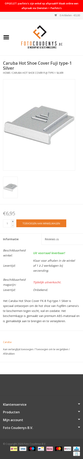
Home (6, 73)
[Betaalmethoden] (13, 448)
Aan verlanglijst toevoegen (18, 349)
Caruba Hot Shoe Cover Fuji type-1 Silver (37, 73)
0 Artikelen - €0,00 (69, 15)
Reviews (52, 239)
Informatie (11, 239)
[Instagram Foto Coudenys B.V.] (45, 386)
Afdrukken (9, 353)
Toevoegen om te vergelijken (52, 349)
